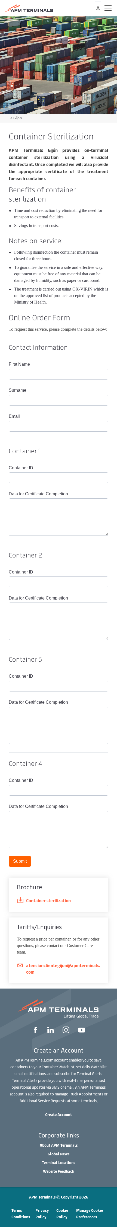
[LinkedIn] (50, 1031)
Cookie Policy (62, 1213)
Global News (58, 1153)
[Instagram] (66, 1031)
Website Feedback (58, 1171)
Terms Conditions (20, 1213)
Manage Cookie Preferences (89, 1213)
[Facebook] (35, 1031)
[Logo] (29, 8)
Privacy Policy (42, 1213)
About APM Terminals (59, 1145)
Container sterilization (48, 900)
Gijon (17, 117)
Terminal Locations (58, 1162)
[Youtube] (81, 1030)
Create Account (58, 1114)
